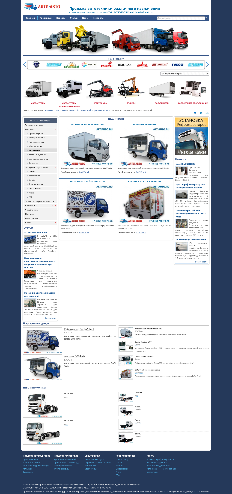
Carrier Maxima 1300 (143, 342)
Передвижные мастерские (97, 462)
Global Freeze (35, 188)
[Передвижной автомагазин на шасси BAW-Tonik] (144, 165)
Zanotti (32, 180)
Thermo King (34, 175)
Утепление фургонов (38, 159)
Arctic (31, 192)
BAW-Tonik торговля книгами (95, 110)
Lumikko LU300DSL (185, 164)
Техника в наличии (34, 125)
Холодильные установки (36, 167)
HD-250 (138, 433)
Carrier (32, 171)
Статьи (73, 17)
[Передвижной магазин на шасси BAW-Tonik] (87, 165)
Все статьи (50, 318)
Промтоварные (36, 133)
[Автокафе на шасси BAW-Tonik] (87, 222)
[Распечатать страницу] (195, 113)
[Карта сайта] (208, 113)
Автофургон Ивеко (63, 465)
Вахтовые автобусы (94, 459)
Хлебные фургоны (37, 154)
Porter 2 (138, 406)
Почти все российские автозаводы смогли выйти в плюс (191, 213)
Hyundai (138, 409)
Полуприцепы (31, 218)
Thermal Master (36, 184)
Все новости (201, 261)
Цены (85, 17)
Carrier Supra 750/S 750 (144, 356)
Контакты (98, 17)
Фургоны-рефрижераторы (36, 465)
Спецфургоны (31, 209)
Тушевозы (33, 163)
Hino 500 (68, 420)
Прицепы (29, 214)
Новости (60, 17)
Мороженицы (35, 146)
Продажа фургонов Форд (66, 462)
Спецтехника (31, 205)
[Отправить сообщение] (200, 113)
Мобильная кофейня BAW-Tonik (87, 181)
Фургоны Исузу (61, 468)
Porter (137, 420)
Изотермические (37, 137)
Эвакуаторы (91, 468)
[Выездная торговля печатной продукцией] (144, 222)
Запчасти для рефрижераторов (39, 201)
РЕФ (31, 197)
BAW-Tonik (74, 110)
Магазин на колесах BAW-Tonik (88, 124)
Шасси (28, 222)
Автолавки (61, 110)
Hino (66, 397)
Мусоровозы (91, 465)
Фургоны (29, 129)
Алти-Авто (49, 110)
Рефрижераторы (36, 142)
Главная (30, 17)
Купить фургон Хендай (65, 459)
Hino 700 (68, 393)
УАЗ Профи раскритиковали (191, 239)
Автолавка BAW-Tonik (144, 124)
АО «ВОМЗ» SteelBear (35, 232)
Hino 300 (138, 393)
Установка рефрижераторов (160, 459)
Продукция (46, 17)
